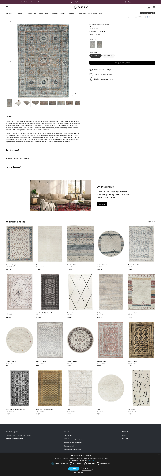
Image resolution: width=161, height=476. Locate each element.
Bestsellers (55, 13)
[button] (154, 7)
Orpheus (99, 313)
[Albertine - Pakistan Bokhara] (50, 388)
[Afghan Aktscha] (141, 340)
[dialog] (80, 464)
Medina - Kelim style (133, 265)
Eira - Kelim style (41, 361)
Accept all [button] (73, 468)
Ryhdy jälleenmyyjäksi (95, 13)
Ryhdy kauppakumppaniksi (72, 449)
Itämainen (9, 13)
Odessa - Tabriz (101, 361)
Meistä (124, 435)
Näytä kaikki (82, 13)
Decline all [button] (87, 468)
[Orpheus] (111, 292)
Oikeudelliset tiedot (128, 439)
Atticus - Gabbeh (11, 361)
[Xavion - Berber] (80, 292)
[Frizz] (50, 243)
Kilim (35, 13)
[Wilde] (80, 388)
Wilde (68, 409)
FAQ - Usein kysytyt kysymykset (74, 439)
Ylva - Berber (131, 409)
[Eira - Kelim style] (50, 340)
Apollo (11, 21)
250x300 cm (108, 56)
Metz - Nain (9, 313)
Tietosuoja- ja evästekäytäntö (73, 442)
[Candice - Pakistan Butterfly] (50, 292)
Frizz (37, 265)
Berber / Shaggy (44, 13)
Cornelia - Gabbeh (72, 265)
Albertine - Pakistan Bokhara (44, 409)
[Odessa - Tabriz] (111, 340)
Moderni (19, 13)
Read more (91, 460)
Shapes (71, 13)
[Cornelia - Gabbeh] (80, 243)
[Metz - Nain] (19, 292)
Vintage (29, 13)
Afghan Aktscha (132, 361)
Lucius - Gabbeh (102, 265)
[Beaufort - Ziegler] (19, 243)
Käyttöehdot (68, 435)
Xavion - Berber (71, 313)
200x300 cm (95, 56)
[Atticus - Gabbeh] (19, 340)
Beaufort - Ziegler (11, 265)
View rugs (102, 204)
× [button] (159, 455)
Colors (62, 13)
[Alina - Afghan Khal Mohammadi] (19, 388)
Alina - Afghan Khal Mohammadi (15, 409)
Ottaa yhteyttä (69, 446)
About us (128, 17)
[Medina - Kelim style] (141, 243)
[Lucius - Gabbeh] (111, 243)
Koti (7, 21)
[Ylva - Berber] (141, 388)
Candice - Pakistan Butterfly (44, 313)
